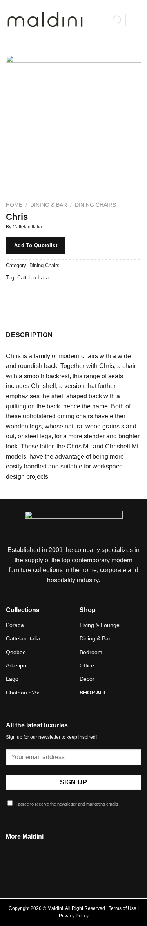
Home (14, 205)
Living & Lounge (100, 625)
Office (87, 665)
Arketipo (16, 665)
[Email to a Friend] (55, 295)
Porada (15, 625)
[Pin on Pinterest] (69, 295)
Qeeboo (16, 652)
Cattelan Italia (27, 227)
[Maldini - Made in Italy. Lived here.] (45, 19)
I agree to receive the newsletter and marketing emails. (67, 804)
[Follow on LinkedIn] (83, 869)
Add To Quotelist (35, 245)
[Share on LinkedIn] (83, 295)
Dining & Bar (48, 205)
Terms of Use (122, 908)
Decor (87, 679)
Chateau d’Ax (22, 692)
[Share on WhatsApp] (13, 295)
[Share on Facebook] (27, 295)
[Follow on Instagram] (73, 869)
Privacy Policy (74, 916)
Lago (12, 679)
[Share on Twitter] (41, 295)
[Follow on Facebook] (64, 869)
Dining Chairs (95, 205)
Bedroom (91, 652)
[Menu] (136, 19)
